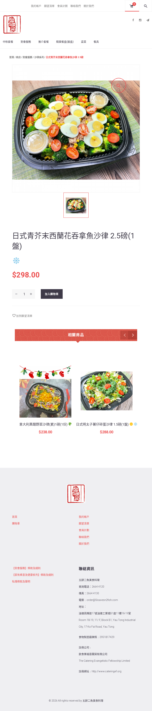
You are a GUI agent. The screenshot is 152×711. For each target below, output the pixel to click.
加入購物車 (52, 294)
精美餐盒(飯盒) (65, 41)
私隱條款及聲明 (21, 581)
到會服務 (26, 41)
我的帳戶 (36, 5)
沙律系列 (39, 57)
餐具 (96, 41)
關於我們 (89, 5)
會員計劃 (62, 5)
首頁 (11, 57)
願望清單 (49, 5)
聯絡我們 (75, 5)
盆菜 (83, 41)
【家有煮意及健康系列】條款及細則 (33, 574)
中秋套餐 (8, 41)
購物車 (16, 523)
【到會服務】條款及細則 (26, 568)
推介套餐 (43, 41)
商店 (18, 57)
